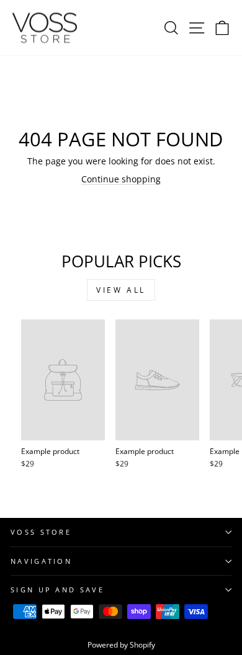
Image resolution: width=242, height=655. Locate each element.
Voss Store (41, 532)
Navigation (41, 561)
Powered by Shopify (121, 644)
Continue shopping (121, 179)
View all (121, 290)
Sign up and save (57, 589)
